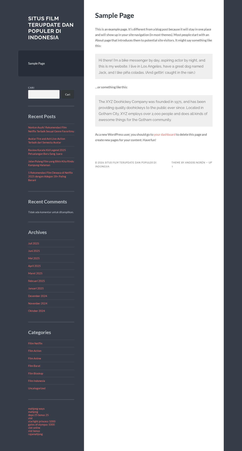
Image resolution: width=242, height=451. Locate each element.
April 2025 (34, 265)
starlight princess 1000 (41, 421)
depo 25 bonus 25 (38, 415)
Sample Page (36, 63)
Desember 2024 (37, 295)
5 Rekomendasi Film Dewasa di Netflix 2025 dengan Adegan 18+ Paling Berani (50, 176)
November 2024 (37, 303)
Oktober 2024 (36, 310)
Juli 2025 (33, 243)
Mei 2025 (34, 258)
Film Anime (34, 358)
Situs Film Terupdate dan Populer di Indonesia (51, 28)
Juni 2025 (34, 250)
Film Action (34, 350)
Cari (31, 87)
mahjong (33, 411)
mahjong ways (36, 408)
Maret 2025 (35, 273)
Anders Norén (195, 162)
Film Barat (34, 365)
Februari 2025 (36, 280)
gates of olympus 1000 (41, 424)
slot (30, 418)
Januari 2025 (36, 288)
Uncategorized (36, 388)
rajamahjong (35, 434)
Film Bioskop (35, 373)
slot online (34, 427)
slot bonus (34, 430)
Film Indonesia (36, 380)
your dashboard (165, 134)
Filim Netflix (35, 343)
